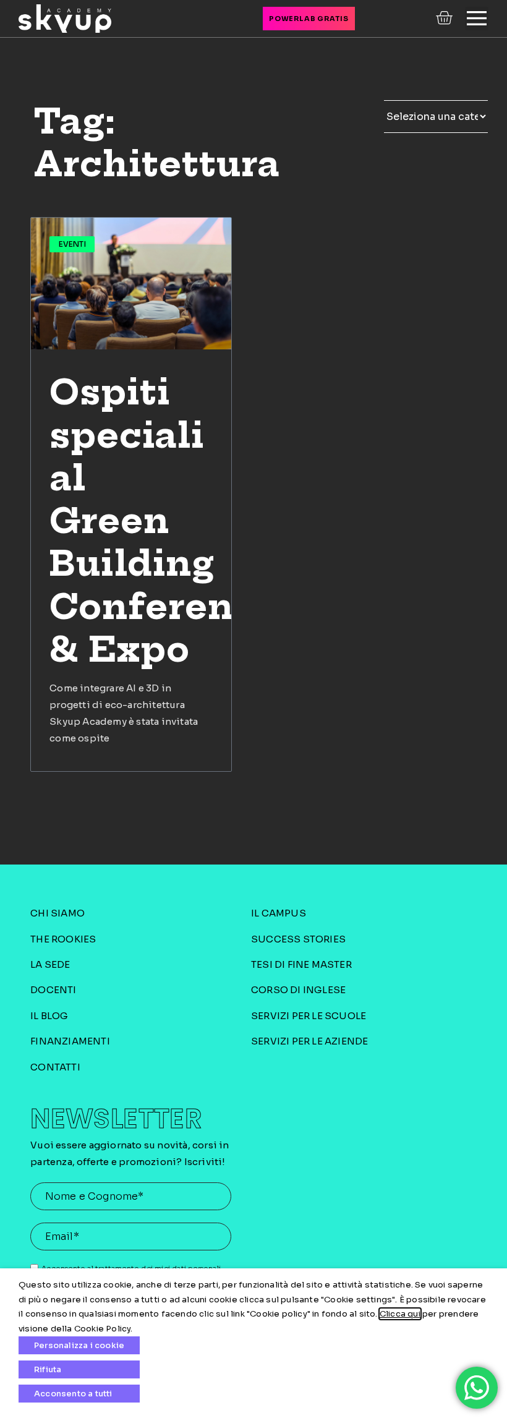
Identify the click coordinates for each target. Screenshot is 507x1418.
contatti (55, 1067)
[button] (476, 18)
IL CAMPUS (278, 913)
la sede (50, 964)
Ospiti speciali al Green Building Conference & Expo (164, 520)
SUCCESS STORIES (298, 939)
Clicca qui (400, 1314)
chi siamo (57, 913)
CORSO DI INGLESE (298, 990)
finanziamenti (70, 1041)
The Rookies (63, 939)
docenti (53, 990)
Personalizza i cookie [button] (79, 1345)
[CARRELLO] (445, 18)
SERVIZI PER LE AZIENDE (309, 1041)
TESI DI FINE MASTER (301, 964)
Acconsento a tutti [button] (73, 1393)
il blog (49, 1016)
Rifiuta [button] (47, 1369)
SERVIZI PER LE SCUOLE (308, 1016)
